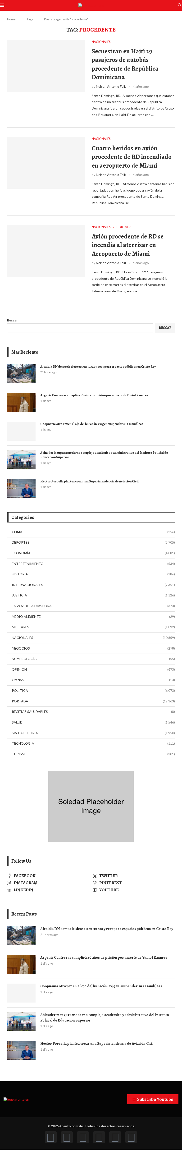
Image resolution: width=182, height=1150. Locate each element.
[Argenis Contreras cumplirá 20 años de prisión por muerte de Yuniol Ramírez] (21, 402)
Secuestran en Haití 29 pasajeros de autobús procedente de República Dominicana (125, 64)
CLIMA (93, 532)
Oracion (93, 680)
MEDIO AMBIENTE (93, 616)
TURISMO (93, 754)
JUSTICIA (93, 595)
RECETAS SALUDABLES (93, 712)
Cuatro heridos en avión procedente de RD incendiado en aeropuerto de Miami (132, 157)
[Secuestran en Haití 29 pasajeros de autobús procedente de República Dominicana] (46, 66)
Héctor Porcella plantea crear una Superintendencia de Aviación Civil (89, 481)
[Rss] (115, 1137)
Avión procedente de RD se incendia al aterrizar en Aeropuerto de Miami (128, 245)
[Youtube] (99, 1137)
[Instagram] (83, 1137)
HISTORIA (93, 574)
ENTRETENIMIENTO (93, 564)
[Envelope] (131, 1137)
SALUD (93, 722)
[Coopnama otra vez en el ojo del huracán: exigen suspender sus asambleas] (21, 431)
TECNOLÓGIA (93, 743)
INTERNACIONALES (93, 585)
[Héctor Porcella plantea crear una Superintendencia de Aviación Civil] (21, 488)
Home (11, 19)
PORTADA (93, 701)
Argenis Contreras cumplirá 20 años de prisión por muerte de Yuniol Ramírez (94, 395)
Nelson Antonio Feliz (111, 86)
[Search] (179, 5)
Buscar (12, 320)
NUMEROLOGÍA (93, 659)
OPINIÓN (93, 669)
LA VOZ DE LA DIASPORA (93, 606)
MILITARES (93, 627)
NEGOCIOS (93, 648)
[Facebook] (51, 1137)
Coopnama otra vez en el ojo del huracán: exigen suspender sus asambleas (91, 424)
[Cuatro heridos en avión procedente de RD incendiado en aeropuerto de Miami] (46, 163)
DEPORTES (93, 542)
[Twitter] (67, 1137)
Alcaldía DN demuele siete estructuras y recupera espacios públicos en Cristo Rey (98, 366)
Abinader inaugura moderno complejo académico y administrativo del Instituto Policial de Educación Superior (104, 455)
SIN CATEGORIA (93, 733)
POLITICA (93, 690)
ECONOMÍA (93, 553)
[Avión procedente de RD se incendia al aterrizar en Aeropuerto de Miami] (46, 251)
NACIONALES (93, 638)
